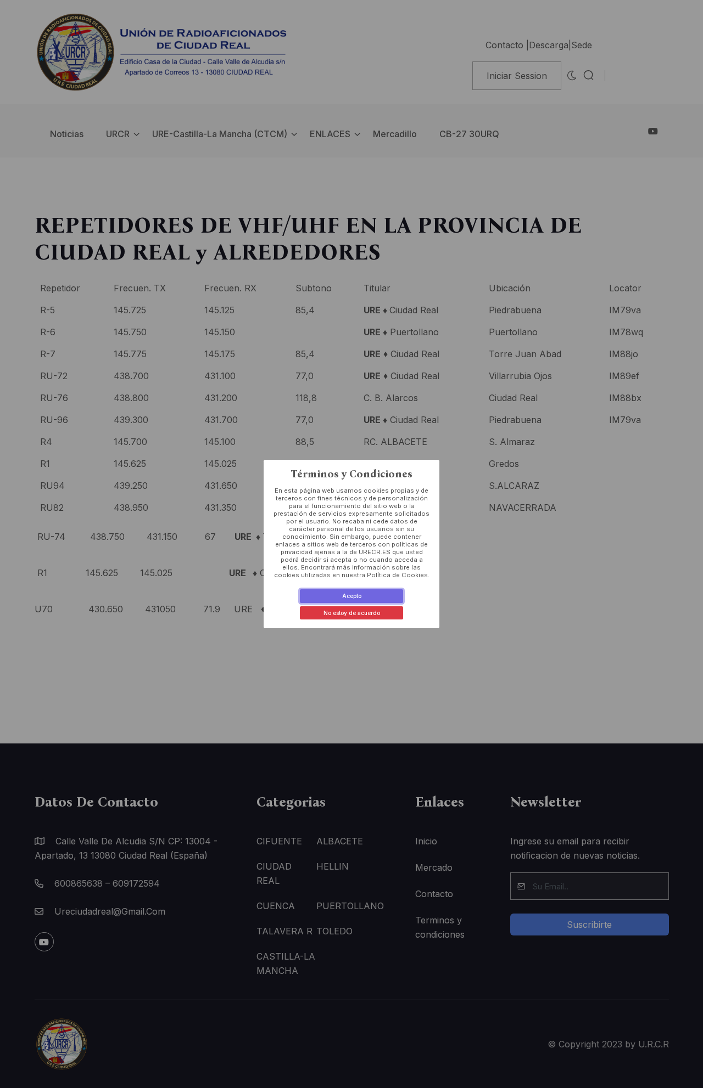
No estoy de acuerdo (351, 613)
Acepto (351, 596)
